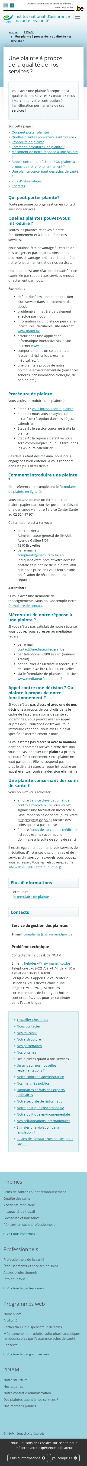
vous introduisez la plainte (52, 409)
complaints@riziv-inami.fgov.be (47, 934)
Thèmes (12, 1181)
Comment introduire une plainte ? (38, 147)
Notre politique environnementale (43, 1114)
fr (12, 5)
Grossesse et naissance (21, 1218)
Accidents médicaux (19, 1205)
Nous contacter (28, 1026)
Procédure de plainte (28, 142)
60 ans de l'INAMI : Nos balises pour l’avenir (45, 1141)
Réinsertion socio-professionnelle (29, 1224)
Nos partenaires (29, 1046)
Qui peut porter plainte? (30, 132)
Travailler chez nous (32, 1019)
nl (5, 5)
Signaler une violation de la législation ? (38, 1129)
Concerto (10, 1345)
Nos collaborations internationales (43, 1121)
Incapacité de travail (19, 1211)
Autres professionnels (20, 1272)
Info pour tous (14, 1279)
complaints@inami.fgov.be (38, 555)
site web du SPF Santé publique (33, 867)
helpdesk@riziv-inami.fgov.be (47, 963)
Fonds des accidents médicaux (53, 829)
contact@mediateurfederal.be (41, 649)
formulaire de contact (25, 605)
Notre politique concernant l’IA (40, 1108)
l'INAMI (12, 1369)
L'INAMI (29, 32)
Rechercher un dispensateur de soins (32, 1327)
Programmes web (24, 1303)
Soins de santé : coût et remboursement (34, 1192)
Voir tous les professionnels (26, 1288)
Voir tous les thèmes (21, 1234)
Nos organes (26, 1052)
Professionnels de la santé (23, 1259)
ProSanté (10, 1320)
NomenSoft (12, 1314)
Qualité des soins (16, 1198)
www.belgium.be (64, 7)
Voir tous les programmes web (28, 1354)
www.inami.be (29, 331)
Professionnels (20, 1249)
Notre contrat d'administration (40, 1077)
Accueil (13, 32)
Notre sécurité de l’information (40, 1101)
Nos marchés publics (33, 1083)
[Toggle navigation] (78, 18)
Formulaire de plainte (32, 896)
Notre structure (29, 1039)
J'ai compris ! (62, 1458)
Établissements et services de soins (30, 1266)
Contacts (18, 186)
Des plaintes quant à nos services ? (44, 1059)
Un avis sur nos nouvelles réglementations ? (36, 1067)
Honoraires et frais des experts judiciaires (41, 1092)
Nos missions (27, 1033)
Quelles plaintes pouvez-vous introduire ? (44, 137)
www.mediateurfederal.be (38, 678)
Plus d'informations (25, 1458)
